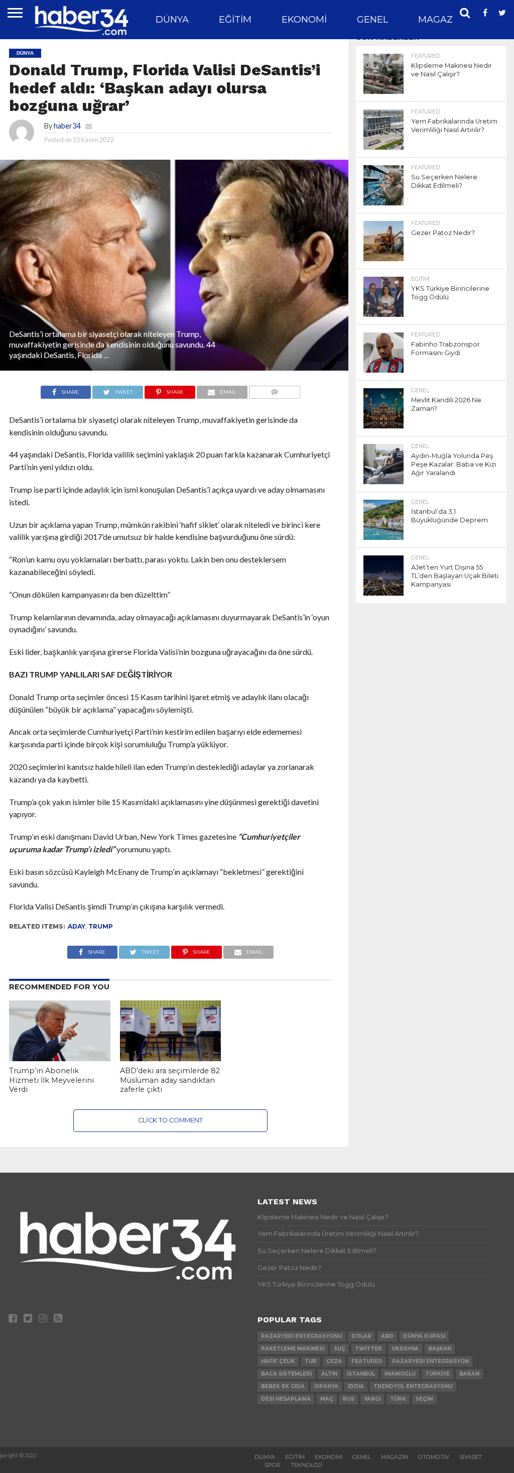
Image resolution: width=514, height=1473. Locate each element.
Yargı (372, 1399)
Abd (387, 1336)
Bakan (469, 1374)
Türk (398, 1399)
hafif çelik (278, 1361)
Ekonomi (304, 19)
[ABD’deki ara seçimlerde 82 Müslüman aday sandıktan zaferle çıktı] (170, 1058)
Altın (329, 1374)
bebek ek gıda (283, 1386)
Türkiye (437, 1374)
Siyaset (470, 1456)
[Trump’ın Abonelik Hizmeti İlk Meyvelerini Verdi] (59, 1058)
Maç (326, 1399)
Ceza (334, 1361)
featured (366, 1361)
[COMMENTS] (275, 389)
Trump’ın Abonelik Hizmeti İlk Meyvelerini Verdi (51, 1080)
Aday (76, 926)
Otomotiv (433, 1456)
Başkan (439, 1348)
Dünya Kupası (424, 1336)
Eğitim (235, 19)
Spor (273, 1464)
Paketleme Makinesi (292, 1348)
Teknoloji (306, 1464)
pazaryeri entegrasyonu (301, 1336)
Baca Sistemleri (286, 1374)
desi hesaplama (286, 1399)
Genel (372, 19)
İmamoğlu (400, 1374)
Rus (348, 1399)
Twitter (368, 1348)
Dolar (361, 1336)
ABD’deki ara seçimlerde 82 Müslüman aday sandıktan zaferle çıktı (170, 1080)
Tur (311, 1361)
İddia (356, 1386)
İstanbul (361, 1374)
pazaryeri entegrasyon (430, 1361)
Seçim (424, 1399)
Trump (100, 926)
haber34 (67, 126)
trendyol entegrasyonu (413, 1386)
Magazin (440, 19)
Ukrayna (405, 1348)
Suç (339, 1348)
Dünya (172, 19)
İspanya (326, 1386)
